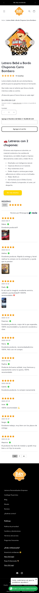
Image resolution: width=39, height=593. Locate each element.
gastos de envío (17, 103)
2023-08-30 (6, 383)
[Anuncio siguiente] (35, 2)
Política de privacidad (11, 526)
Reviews (7, 509)
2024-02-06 (6, 361)
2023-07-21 (6, 401)
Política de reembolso (16, 585)
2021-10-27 (5, 419)
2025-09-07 (6, 340)
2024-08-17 (6, 221)
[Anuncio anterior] (4, 2)
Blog (5, 499)
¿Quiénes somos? (10, 513)
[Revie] (33, 213)
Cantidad (4, 108)
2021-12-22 (5, 284)
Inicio (3, 20)
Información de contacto (13, 591)
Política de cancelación (28, 591)
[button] (4, 11)
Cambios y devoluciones (12, 531)
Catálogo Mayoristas (11, 495)
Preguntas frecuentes (11, 540)
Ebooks (6, 504)
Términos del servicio (11, 536)
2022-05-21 (6, 250)
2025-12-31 (5, 318)
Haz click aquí (9, 565)
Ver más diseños (13, 193)
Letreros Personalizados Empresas (16, 490)
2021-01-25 (6, 439)
